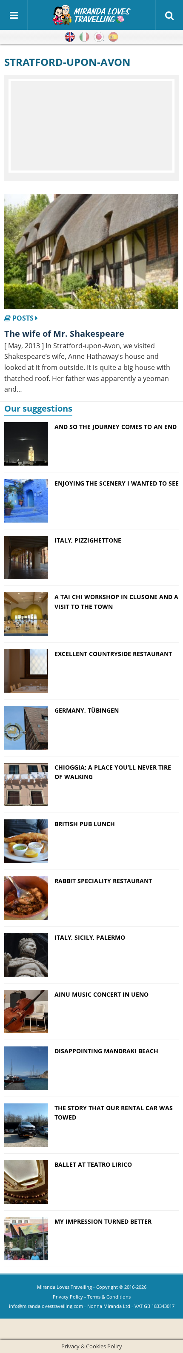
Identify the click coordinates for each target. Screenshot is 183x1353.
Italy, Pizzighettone (87, 540)
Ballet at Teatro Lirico (93, 1164)
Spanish (113, 37)
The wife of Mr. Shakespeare (64, 333)
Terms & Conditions (109, 1296)
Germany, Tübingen (86, 710)
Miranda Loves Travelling (64, 1287)
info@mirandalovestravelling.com (46, 1306)
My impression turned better (103, 1221)
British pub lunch (84, 824)
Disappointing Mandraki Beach (106, 1051)
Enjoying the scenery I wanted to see (116, 483)
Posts (23, 318)
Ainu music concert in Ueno (101, 994)
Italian (84, 37)
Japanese (99, 37)
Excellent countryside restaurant (113, 654)
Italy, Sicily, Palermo (89, 937)
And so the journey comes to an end (115, 427)
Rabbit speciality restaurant (103, 881)
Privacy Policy (68, 1296)
